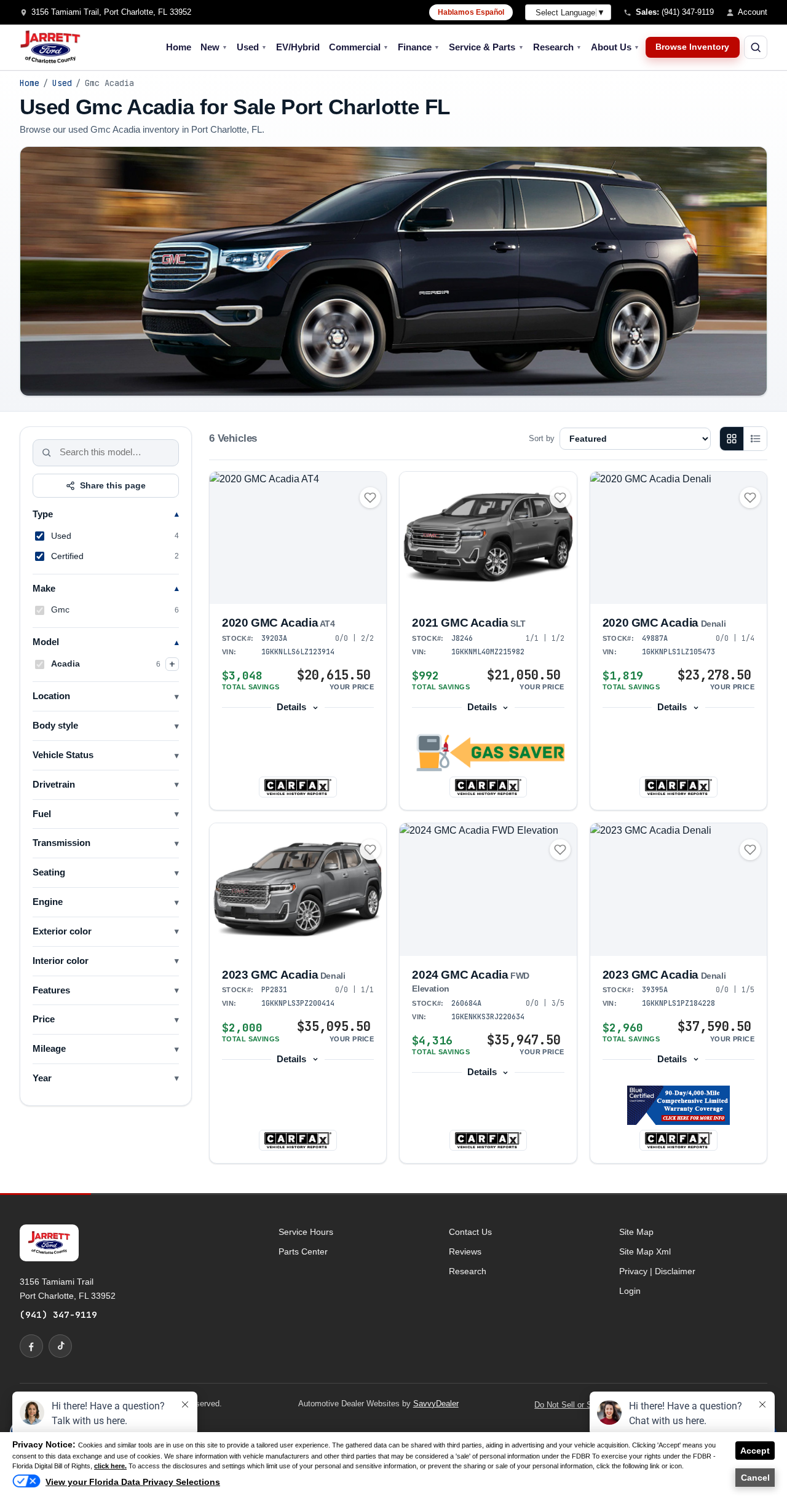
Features (51, 990)
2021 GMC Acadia (469, 622)
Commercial (359, 47)
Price (44, 1019)
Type (43, 514)
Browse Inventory (692, 47)
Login (630, 1291)
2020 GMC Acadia (278, 622)
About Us (615, 47)
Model (46, 642)
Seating (49, 872)
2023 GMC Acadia (284, 974)
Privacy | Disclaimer (657, 1271)
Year (42, 1078)
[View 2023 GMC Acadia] (298, 889)
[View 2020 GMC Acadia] (298, 538)
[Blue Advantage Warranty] (678, 1105)
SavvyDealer (436, 1403)
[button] (488, 753)
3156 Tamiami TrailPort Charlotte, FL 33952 (68, 1288)
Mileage (49, 1049)
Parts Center (303, 1251)
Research (557, 47)
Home (178, 47)
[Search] (47, 453)
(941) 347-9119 (58, 1314)
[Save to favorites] (370, 497)
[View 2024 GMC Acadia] (488, 889)
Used (252, 47)
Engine (48, 902)
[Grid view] (731, 438)
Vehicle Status (63, 755)
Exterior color (62, 931)
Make (44, 588)
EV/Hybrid (298, 47)
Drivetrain (54, 784)
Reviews (465, 1251)
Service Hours (306, 1232)
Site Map (636, 1232)
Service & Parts (486, 47)
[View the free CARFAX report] (297, 787)
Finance (419, 47)
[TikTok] (60, 1346)
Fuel (42, 814)
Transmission (61, 843)
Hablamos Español (471, 12)
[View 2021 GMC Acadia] (488, 538)
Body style (55, 725)
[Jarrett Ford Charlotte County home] (50, 47)
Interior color (61, 961)
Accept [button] (755, 1450)
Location (51, 696)
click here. (110, 1466)
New (213, 47)
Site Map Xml (645, 1251)
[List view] (755, 438)
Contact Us (470, 1232)
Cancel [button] (755, 1477)
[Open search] (755, 47)
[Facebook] (31, 1346)
